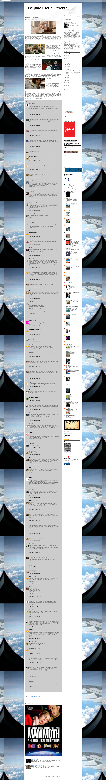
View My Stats (75, 459)
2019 (67, 57)
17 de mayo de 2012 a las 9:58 (34, 686)
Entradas (67, 460)
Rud (30, 477)
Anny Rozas (31, 103)
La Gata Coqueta (32, 301)
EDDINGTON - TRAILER (74, 233)
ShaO (30, 389)
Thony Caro (31, 180)
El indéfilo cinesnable (70, 191)
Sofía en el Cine (69, 248)
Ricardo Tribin (31, 570)
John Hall (31, 489)
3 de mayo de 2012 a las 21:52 (34, 366)
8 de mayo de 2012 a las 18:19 (34, 552)
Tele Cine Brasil (69, 344)
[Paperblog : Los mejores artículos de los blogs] (67, 180)
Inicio (45, 694)
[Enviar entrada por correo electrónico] (34, 98)
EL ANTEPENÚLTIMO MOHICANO (72, 203)
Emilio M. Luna (32, 576)
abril (67, 75)
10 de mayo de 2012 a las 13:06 (34, 596)
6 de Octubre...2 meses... (74, 322)
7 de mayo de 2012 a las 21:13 (34, 497)
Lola (30, 665)
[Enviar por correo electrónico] (36, 98)
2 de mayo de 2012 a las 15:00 (34, 255)
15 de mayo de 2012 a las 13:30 (34, 677)
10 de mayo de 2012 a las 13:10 (34, 606)
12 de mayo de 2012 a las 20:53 (34, 662)
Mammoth (27, 700)
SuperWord (67, 283)
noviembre (69, 64)
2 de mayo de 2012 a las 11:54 (34, 228)
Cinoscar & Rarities (69, 239)
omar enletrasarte (32, 232)
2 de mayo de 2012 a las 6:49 (34, 188)
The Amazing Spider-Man (74, 388)
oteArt (30, 240)
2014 (67, 60)
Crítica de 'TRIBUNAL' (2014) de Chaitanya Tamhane (74, 309)
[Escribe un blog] (38, 98)
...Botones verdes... (69, 351)
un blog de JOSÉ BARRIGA (71, 314)
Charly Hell (31, 290)
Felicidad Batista (32, 270)
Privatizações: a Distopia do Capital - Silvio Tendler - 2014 (74, 346)
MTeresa (30, 586)
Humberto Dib (31, 512)
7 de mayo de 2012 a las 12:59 (34, 474)
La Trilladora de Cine (70, 341)
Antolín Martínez (32, 344)
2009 (67, 85)
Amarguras (72, 192)
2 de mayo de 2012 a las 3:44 (34, 146)
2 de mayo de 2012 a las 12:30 (34, 236)
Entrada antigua (58, 694)
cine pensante (68, 285)
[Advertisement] (78, 100)
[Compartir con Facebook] (40, 98)
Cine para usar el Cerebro (46, 8)
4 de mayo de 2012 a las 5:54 (34, 393)
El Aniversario (72, 212)
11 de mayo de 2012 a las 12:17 (34, 638)
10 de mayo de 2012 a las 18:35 (34, 616)
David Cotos (73, 23)
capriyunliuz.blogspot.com (34, 329)
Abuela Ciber (31, 555)
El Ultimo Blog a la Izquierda (71, 232)
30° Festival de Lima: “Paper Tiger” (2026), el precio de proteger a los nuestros (71, 200)
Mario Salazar (31, 423)
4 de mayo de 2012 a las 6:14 (34, 400)
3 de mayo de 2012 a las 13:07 (34, 325)
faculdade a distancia (68, 175)
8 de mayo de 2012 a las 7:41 (34, 520)
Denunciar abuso (68, 89)
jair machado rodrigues (33, 397)
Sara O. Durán (31, 320)
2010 (67, 83)
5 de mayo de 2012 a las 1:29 (34, 447)
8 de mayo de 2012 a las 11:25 (34, 533)
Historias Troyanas (69, 218)
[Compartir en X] (39, 98)
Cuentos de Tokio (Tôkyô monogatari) (73, 72)
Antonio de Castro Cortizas (34, 202)
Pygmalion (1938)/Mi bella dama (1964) (72, 249)
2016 (67, 58)
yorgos (30, 629)
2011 (67, 82)
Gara (30, 247)
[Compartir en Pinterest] (41, 98)
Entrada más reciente (30, 694)
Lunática (30, 338)
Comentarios (68, 462)
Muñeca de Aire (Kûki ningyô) (71, 73)
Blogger (59, 776)
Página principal (68, 19)
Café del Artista (68, 358)
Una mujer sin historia (35, 759)
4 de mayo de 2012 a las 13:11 (34, 420)
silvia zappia (31, 213)
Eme (30, 457)
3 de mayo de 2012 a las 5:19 (34, 279)
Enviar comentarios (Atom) (35, 696)
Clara (30, 129)
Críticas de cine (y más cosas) (71, 265)
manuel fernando (32, 403)
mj (29, 164)
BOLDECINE (68, 408)
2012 (67, 63)
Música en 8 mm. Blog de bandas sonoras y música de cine (72, 387)
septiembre (69, 66)
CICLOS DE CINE (69, 376)
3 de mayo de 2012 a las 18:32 (34, 348)
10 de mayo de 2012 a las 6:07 (34, 583)
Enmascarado (31, 191)
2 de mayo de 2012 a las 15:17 (34, 267)
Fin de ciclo (72, 293)
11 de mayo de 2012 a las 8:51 (34, 626)
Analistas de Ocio (69, 251)
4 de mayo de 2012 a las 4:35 (34, 386)
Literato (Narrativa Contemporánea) (72, 292)
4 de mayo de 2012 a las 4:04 (34, 378)
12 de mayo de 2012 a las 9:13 (34, 653)
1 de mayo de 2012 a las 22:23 (34, 114)
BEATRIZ (30, 467)
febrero (68, 78)
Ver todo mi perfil (67, 51)
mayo (68, 69)
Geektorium (68, 369)
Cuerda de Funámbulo (70, 321)
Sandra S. (31, 543)
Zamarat (30, 443)
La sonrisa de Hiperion (33, 648)
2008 (67, 87)
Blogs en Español (69, 282)
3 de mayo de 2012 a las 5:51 (34, 287)
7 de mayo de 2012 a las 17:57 (34, 486)
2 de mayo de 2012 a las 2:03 (34, 135)
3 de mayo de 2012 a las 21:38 (34, 356)
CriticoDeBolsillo (69, 401)
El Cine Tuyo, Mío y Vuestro (71, 328)
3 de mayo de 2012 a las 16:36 (34, 341)
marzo (68, 77)
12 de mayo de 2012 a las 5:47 (34, 644)
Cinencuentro (68, 198)
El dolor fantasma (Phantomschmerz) (73, 70)
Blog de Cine (68, 184)
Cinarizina (31, 258)
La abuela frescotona (33, 283)
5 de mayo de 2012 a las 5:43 (34, 454)
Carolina (30, 432)
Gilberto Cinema (69, 275)
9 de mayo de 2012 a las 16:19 (34, 573)
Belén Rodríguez (32, 500)
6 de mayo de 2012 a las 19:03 (34, 464)
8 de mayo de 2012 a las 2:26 (34, 509)
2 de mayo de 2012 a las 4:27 (34, 169)
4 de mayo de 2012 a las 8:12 (34, 409)
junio (68, 67)
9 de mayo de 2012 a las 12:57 (34, 566)
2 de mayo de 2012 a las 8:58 (34, 199)
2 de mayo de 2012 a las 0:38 (34, 125)
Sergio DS (31, 382)
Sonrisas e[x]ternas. (69, 394)
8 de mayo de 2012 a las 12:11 (34, 540)
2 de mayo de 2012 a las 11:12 (34, 210)
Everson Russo (32, 156)
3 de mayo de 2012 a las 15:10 (34, 334)
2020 (67, 55)
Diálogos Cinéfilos (69, 272)
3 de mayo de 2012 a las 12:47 (34, 317)
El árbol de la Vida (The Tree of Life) (37, 765)
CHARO (30, 222)
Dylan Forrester (32, 599)
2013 (67, 61)
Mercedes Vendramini (33, 412)
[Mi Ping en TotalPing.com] (67, 452)
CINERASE (68, 365)
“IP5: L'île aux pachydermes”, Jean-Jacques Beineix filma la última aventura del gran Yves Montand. (74, 229)
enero (68, 80)
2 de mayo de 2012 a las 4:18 (34, 160)
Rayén (30, 609)
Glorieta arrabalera (69, 417)
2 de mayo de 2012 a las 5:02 (34, 177)
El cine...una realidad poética (71, 383)
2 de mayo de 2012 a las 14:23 (34, 244)
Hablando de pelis (69, 258)
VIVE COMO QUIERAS (74, 377)
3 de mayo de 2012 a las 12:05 (34, 298)
